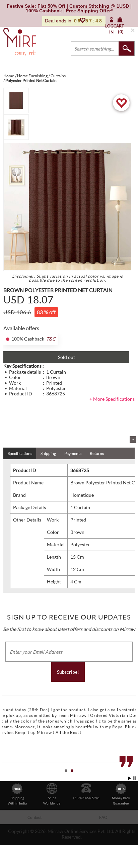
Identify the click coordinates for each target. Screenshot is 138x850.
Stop (134, 778)
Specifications (20, 453)
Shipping (48, 453)
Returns (97, 453)
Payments (72, 453)
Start (129, 778)
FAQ (103, 817)
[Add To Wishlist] (121, 102)
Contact (34, 817)
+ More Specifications (112, 399)
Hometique (82, 495)
